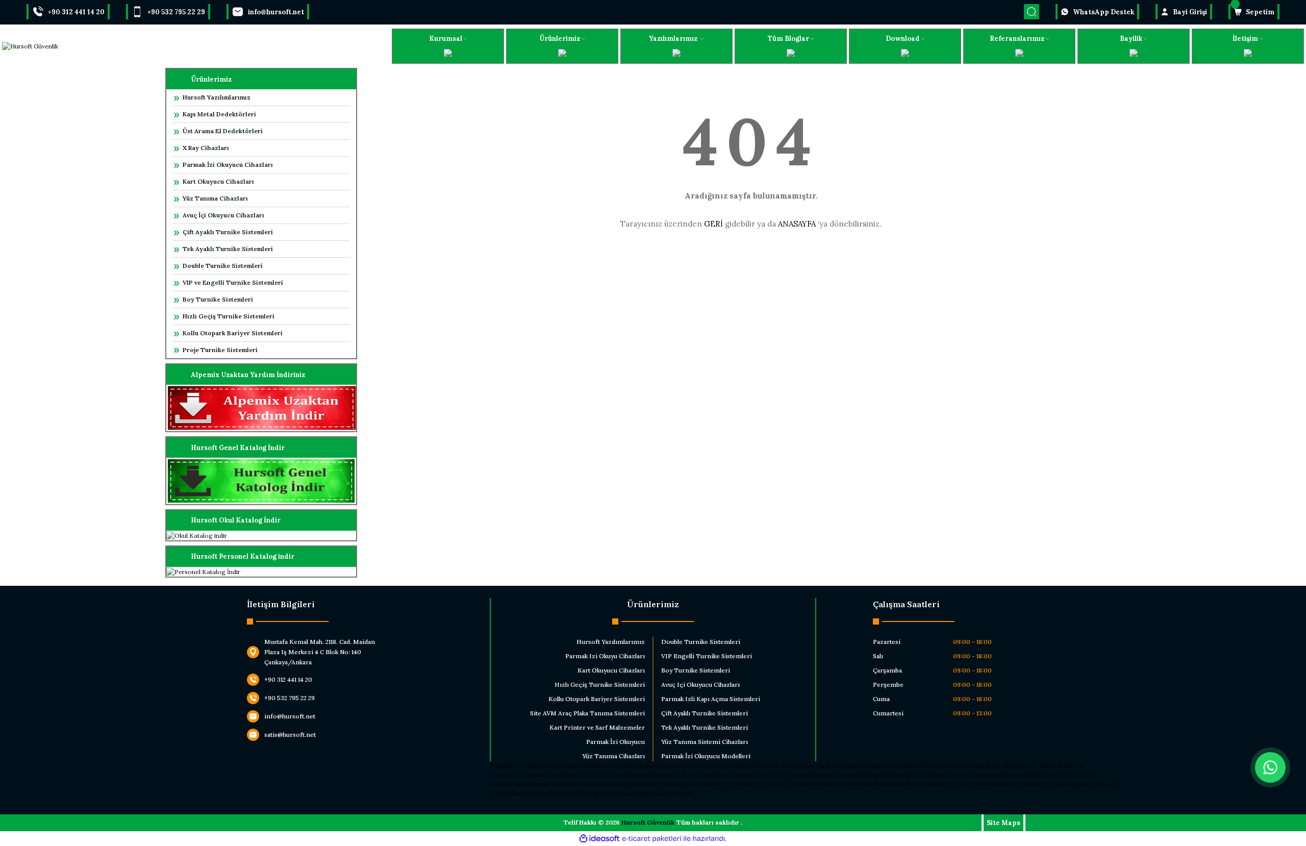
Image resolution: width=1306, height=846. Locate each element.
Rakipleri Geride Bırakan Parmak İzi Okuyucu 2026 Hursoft (672, 765)
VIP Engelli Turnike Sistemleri (706, 656)
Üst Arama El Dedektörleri (223, 131)
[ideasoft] (599, 838)
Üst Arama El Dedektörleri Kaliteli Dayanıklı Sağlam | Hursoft (1029, 784)
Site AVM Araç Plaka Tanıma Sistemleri (587, 713)
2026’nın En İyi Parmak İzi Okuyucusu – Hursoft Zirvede (1005, 765)
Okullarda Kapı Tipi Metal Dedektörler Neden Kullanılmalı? (921, 775)
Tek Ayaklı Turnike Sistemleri (228, 249)
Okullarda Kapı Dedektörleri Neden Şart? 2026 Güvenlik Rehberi (744, 775)
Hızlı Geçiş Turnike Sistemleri (228, 316)
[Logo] (30, 46)
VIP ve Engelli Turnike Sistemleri (233, 282)
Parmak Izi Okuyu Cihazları (605, 656)
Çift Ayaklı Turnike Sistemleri (228, 232)
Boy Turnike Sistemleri (218, 299)
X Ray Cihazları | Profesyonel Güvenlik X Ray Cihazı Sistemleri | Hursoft (591, 793)
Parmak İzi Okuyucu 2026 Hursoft (539, 765)
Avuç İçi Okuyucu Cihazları (223, 215)
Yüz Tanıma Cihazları (215, 198)
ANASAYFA (797, 224)
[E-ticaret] (652, 838)
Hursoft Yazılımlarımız (216, 97)
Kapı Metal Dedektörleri (219, 114)
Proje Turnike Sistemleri (220, 350)
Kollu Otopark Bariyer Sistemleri (233, 333)
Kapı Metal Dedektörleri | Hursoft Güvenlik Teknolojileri (862, 784)
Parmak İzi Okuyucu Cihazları (228, 164)
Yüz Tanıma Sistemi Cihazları (704, 741)
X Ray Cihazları (206, 148)
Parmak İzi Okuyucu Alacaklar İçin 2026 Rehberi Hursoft (571, 775)
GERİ (713, 224)
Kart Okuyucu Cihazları (218, 181)
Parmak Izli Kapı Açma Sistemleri (710, 699)
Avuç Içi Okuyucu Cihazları (700, 684)
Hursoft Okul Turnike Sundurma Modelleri (550, 784)
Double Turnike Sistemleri (223, 265)
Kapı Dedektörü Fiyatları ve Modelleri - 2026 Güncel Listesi (696, 784)
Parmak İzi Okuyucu (615, 741)
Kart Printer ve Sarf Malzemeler (597, 727)
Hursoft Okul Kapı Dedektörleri (1050, 775)
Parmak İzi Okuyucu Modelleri (705, 756)
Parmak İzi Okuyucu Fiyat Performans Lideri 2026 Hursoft (841, 765)
